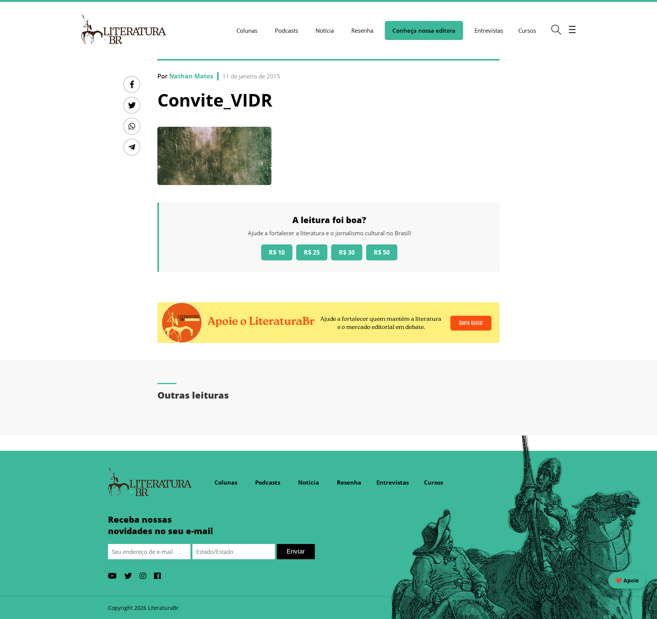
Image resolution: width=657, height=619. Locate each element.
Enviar (296, 551)
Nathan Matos (191, 76)
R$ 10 (277, 252)
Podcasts (286, 30)
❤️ (627, 580)
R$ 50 (382, 252)
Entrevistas (488, 30)
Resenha (362, 30)
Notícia (325, 30)
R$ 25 (312, 252)
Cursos (527, 30)
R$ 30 (347, 252)
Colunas (246, 30)
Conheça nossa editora (423, 30)
